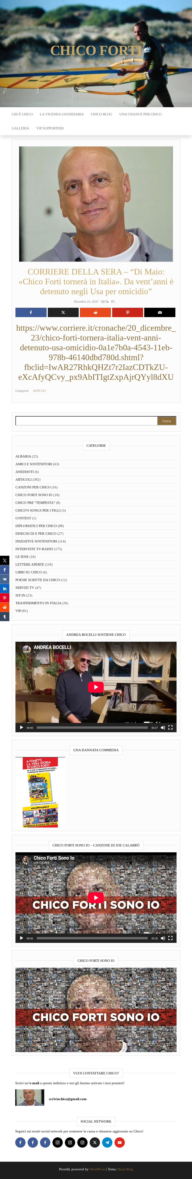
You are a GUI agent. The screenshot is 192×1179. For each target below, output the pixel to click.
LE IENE (22, 557)
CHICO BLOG (101, 114)
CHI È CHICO (22, 114)
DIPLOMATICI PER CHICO (36, 526)
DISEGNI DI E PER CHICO (35, 533)
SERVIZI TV (24, 588)
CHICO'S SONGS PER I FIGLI (38, 510)
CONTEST (23, 518)
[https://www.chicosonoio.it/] (96, 1009)
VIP (18, 611)
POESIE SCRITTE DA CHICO (37, 580)
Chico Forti (96, 50)
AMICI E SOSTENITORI (33, 464)
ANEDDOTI (24, 472)
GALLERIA (20, 128)
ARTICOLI (39, 390)
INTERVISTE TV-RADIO (34, 549)
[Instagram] (57, 1142)
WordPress (97, 1169)
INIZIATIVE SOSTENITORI (36, 541)
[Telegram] (107, 1142)
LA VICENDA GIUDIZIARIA (62, 114)
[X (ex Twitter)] (95, 1142)
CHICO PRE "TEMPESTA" (35, 503)
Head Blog (125, 1169)
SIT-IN (20, 595)
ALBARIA (23, 456)
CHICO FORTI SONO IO (33, 495)
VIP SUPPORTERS (50, 128)
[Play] (21, 727)
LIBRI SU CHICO (28, 572)
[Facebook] (20, 1142)
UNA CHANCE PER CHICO (140, 114)
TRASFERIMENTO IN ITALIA (38, 603)
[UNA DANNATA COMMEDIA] (40, 792)
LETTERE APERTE (29, 564)
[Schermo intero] (170, 727)
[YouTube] (119, 1142)
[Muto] (163, 727)
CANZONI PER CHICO (33, 487)
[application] (96, 687)
